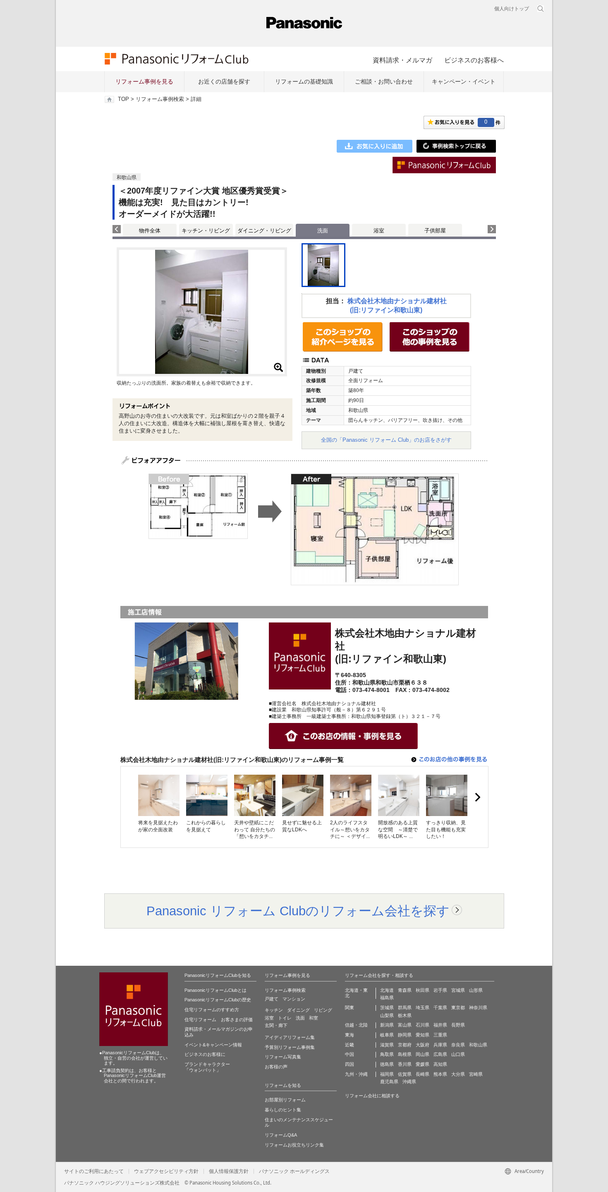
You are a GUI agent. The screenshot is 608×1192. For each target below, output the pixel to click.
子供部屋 (435, 230)
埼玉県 (422, 1007)
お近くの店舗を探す (224, 81)
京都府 (405, 1044)
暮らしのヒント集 (283, 1109)
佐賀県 (405, 1074)
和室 (313, 1017)
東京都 (458, 1007)
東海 (349, 1034)
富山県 (405, 1024)
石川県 (422, 1024)
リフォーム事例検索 (160, 99)
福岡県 (387, 1074)
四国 (349, 1064)
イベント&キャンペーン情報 (213, 1044)
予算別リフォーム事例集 (290, 1047)
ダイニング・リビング (264, 230)
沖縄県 (409, 1081)
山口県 (458, 1054)
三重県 (440, 1034)
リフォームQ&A (281, 1134)
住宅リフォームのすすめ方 (211, 1009)
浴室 (378, 230)
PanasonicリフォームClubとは (215, 990)
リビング (323, 1010)
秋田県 (422, 990)
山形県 (476, 990)
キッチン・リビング (206, 230)
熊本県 (440, 1074)
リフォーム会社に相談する (372, 1095)
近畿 (349, 1044)
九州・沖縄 (356, 1074)
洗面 (300, 1017)
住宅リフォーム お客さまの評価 (218, 1019)
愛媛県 (422, 1064)
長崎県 (422, 1074)
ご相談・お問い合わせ (384, 81)
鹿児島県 (389, 1081)
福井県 (440, 1024)
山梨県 (387, 1015)
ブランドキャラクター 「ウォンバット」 (207, 1067)
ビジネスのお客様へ (474, 60)
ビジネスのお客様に (204, 1054)
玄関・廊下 (276, 1025)
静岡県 (405, 1034)
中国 (349, 1054)
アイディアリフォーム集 (290, 1037)
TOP (123, 99)
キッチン (274, 1010)
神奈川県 (478, 1007)
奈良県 (458, 1044)
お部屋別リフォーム (285, 1099)
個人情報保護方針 (229, 1171)
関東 (349, 1007)
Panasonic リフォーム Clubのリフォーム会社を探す (298, 911)
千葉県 (440, 1007)
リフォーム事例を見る (144, 81)
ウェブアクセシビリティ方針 (166, 1171)
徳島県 (387, 1064)
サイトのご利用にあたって (94, 1171)
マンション (293, 998)
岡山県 (422, 1054)
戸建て (271, 998)
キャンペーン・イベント (463, 81)
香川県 (405, 1064)
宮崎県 (476, 1074)
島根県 (405, 1054)
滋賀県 (387, 1044)
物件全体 (149, 230)
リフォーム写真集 (283, 1056)
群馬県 (405, 1007)
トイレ (285, 1017)
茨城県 (387, 1007)
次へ (477, 797)
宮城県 (458, 990)
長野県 (458, 1024)
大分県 (458, 1074)
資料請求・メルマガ (402, 60)
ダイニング (298, 1010)
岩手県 (440, 990)
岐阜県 (387, 1034)
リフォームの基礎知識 (304, 81)
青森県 (405, 990)
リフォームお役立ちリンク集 (294, 1144)
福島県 (387, 997)
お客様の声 (276, 1066)
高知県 (440, 1064)
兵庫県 (440, 1044)
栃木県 (405, 1015)
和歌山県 (478, 1044)
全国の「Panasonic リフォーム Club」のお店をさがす (386, 440)
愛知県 (422, 1034)
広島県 (440, 1054)
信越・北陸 (356, 1024)
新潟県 (387, 1024)
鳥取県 (387, 1054)
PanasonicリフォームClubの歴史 (217, 999)
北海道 (387, 990)
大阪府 (422, 1044)
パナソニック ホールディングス (294, 1171)
